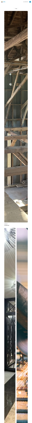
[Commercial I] (16, 116)
